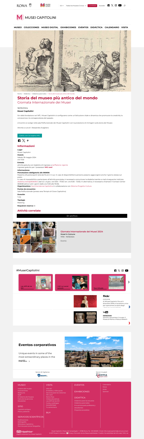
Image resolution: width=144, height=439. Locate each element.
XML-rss (125, 433)
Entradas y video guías (54, 390)
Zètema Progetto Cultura (81, 186)
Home (19, 94)
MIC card (49, 395)
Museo (18, 27)
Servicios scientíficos (31, 417)
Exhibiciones (68, 27)
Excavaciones (23, 390)
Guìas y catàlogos (52, 403)
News (105, 387)
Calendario (112, 27)
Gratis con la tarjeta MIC (29, 135)
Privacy (71, 433)
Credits (101, 433)
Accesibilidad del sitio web (113, 433)
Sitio (20, 406)
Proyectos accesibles (81, 410)
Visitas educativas (52, 399)
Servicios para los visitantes (56, 393)
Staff (19, 395)
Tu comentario (51, 407)
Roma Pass (50, 397)
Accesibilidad (51, 405)
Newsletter (22, 401)
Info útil (49, 388)
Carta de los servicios (25, 399)
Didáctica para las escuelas (84, 401)
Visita (124, 27)
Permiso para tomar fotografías (29, 426)
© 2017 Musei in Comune (57, 433)
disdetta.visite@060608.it (27, 182)
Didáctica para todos (39, 94)
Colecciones (31, 27)
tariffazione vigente (60, 165)
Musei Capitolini (40, 18)
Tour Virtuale (98, 288)
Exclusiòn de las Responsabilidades (86, 433)
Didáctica (96, 27)
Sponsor (106, 391)
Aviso (105, 389)
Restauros (21, 393)
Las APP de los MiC (53, 401)
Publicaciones (23, 420)
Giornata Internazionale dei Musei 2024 (82, 231)
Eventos (83, 27)
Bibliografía (22, 422)
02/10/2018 (115, 303)
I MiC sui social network (62, 287)
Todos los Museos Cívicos (75, 6)
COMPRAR (92, 6)
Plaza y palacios (23, 411)
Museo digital (49, 27)
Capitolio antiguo (24, 409)
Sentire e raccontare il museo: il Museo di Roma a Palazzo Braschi (115, 318)
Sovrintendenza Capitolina (42, 186)
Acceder (102, 6)
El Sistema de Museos (26, 397)
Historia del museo (25, 388)
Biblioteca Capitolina (25, 424)
